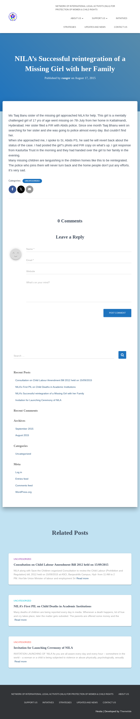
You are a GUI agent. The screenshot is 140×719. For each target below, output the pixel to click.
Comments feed (24, 485)
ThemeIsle (125, 711)
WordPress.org (23, 492)
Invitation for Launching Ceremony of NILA (38, 400)
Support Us (99, 18)
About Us (76, 18)
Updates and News (95, 27)
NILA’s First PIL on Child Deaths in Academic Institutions (45, 387)
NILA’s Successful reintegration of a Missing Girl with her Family (49, 393)
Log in (18, 472)
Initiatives (121, 18)
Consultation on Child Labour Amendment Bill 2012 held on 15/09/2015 (53, 380)
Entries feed (21, 478)
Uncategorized (32, 181)
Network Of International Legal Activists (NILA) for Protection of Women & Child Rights (85, 8)
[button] (82, 18)
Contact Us (120, 27)
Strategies (69, 27)
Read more (82, 578)
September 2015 (24, 428)
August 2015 (22, 435)
